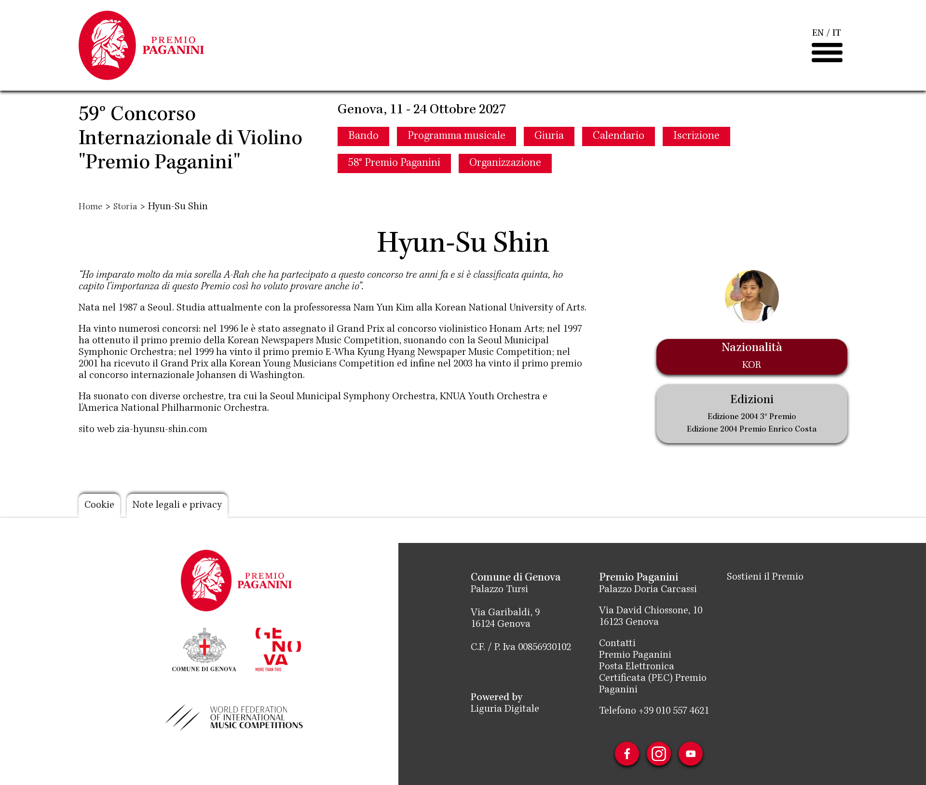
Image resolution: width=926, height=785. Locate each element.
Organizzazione (505, 163)
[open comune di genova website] (204, 648)
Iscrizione (696, 136)
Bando (363, 136)
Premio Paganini (635, 655)
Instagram (659, 754)
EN (818, 34)
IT (836, 34)
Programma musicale (456, 136)
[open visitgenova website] (278, 648)
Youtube (691, 754)
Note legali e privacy (177, 506)
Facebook (627, 754)
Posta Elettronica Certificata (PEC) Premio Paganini (653, 679)
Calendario (618, 136)
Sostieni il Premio (765, 577)
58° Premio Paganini (394, 163)
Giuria (549, 136)
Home (90, 207)
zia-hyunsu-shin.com (162, 430)
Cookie (99, 506)
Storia (125, 207)
